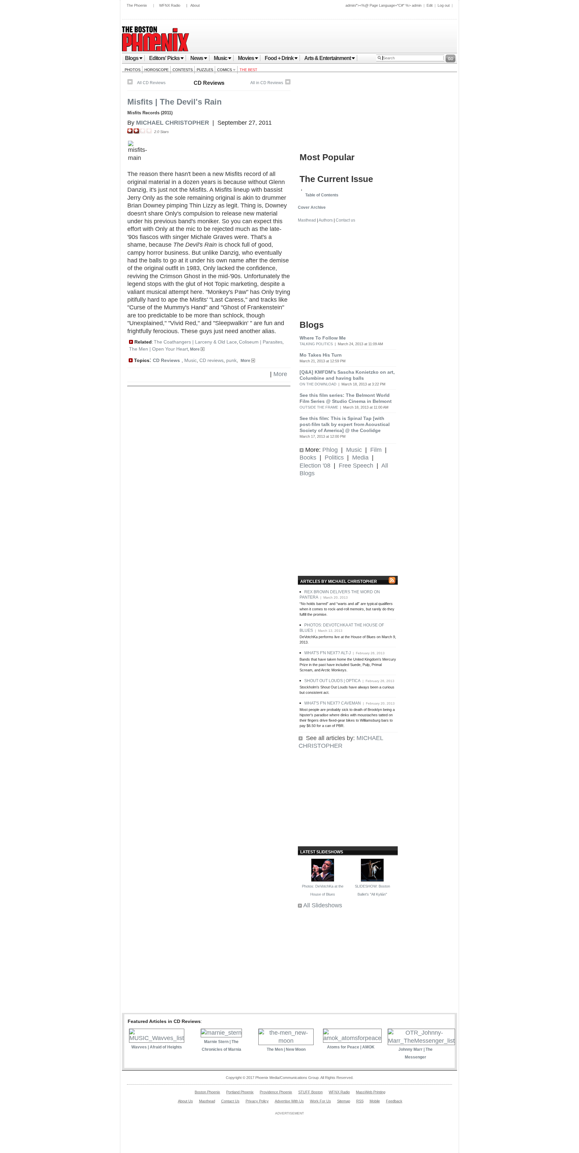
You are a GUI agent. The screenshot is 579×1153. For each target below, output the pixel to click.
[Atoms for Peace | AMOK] (352, 1038)
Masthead (307, 220)
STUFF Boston (310, 1092)
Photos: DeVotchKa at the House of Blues (322, 890)
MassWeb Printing (370, 1092)
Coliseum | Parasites (260, 342)
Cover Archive (312, 207)
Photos (132, 70)
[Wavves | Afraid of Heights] (156, 1038)
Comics (225, 70)
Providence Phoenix (276, 1092)
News (196, 58)
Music (220, 58)
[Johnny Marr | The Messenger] (421, 1040)
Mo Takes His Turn (321, 355)
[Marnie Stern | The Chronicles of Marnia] (221, 1032)
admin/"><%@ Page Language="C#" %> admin (383, 5)
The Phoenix (137, 5)
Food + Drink (279, 58)
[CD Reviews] (288, 83)
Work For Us (320, 1101)
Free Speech (356, 465)
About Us (185, 1101)
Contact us (345, 220)
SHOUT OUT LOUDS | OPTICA (332, 680)
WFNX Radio (169, 5)
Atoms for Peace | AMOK (351, 1047)
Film (376, 449)
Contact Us (230, 1101)
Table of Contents (321, 195)
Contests (183, 70)
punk (231, 360)
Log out (444, 5)
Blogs (131, 58)
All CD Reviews (151, 82)
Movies (246, 58)
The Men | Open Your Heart (158, 349)
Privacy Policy (257, 1101)
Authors (326, 220)
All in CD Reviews (266, 82)
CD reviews (211, 360)
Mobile (375, 1101)
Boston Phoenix (207, 1092)
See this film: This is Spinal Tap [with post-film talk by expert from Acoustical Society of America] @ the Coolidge (345, 424)
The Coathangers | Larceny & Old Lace (195, 342)
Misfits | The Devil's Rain (174, 101)
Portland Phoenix (240, 1092)
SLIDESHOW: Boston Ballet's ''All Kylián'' (372, 890)
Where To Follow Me (323, 338)
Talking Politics (316, 344)
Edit (430, 5)
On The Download (318, 384)
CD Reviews (209, 83)
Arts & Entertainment (327, 58)
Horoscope (156, 70)
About (195, 5)
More (195, 349)
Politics (334, 457)
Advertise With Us (289, 1101)
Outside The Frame (319, 407)
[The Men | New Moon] (286, 1040)
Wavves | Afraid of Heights (156, 1047)
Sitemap (343, 1101)
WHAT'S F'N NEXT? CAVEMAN (332, 703)
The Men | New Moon (286, 1049)
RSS (360, 1101)
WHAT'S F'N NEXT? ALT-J (327, 653)
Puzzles (205, 70)
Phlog (330, 449)
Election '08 (315, 465)
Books (308, 457)
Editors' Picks (164, 58)
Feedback (394, 1101)
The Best (248, 70)
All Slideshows (322, 905)
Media (360, 457)
